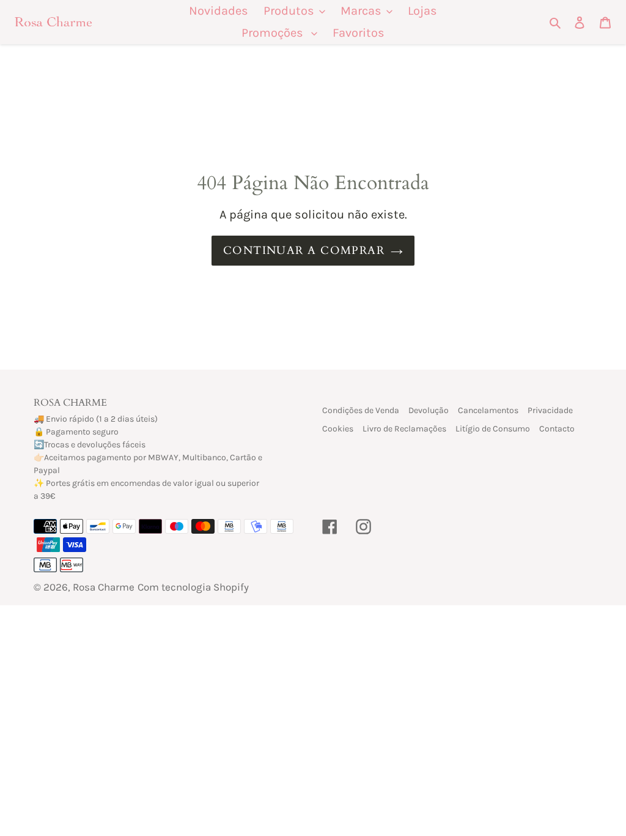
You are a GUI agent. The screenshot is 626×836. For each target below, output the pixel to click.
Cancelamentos (488, 410)
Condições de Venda (360, 410)
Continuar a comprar (304, 250)
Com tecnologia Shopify (193, 587)
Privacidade (550, 410)
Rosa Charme (103, 587)
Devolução (428, 410)
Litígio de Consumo (492, 429)
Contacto (557, 429)
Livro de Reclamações (404, 429)
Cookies (337, 429)
